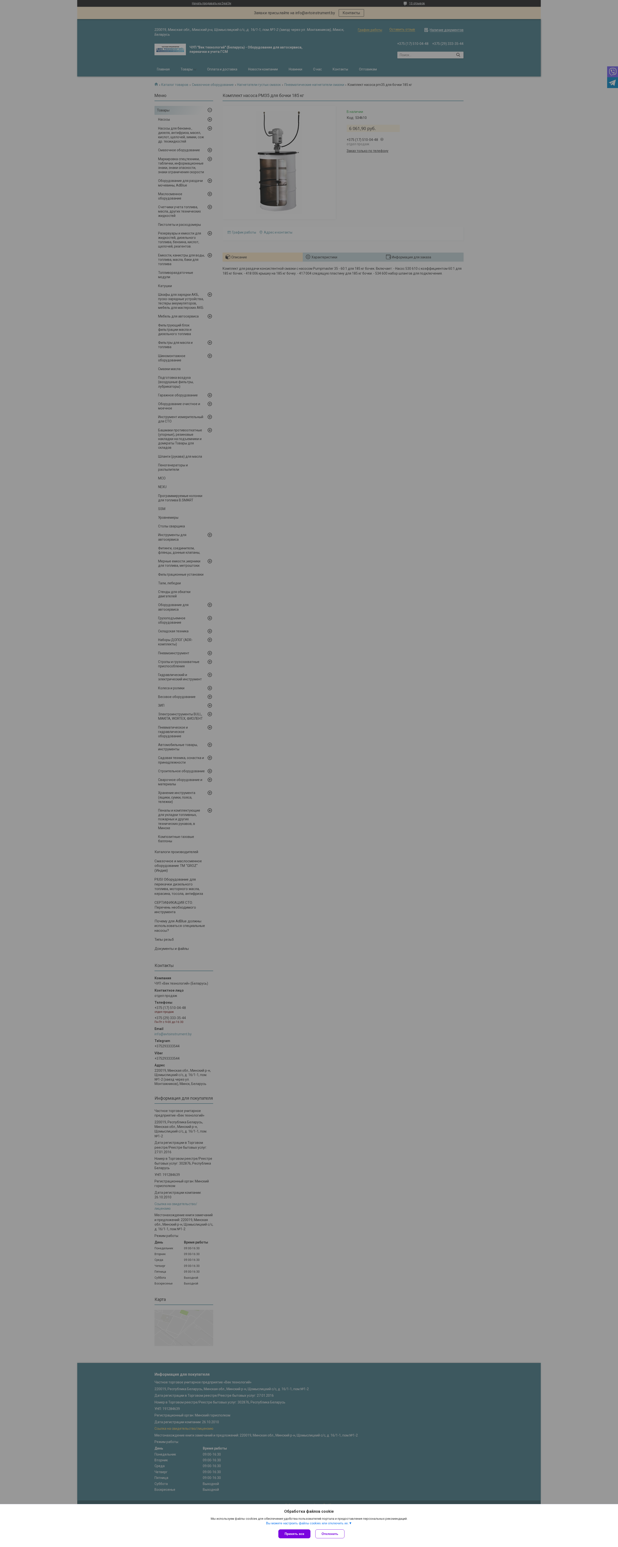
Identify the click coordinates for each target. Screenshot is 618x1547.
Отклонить (330, 1534)
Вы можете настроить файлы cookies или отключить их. (307, 1523)
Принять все (294, 1534)
